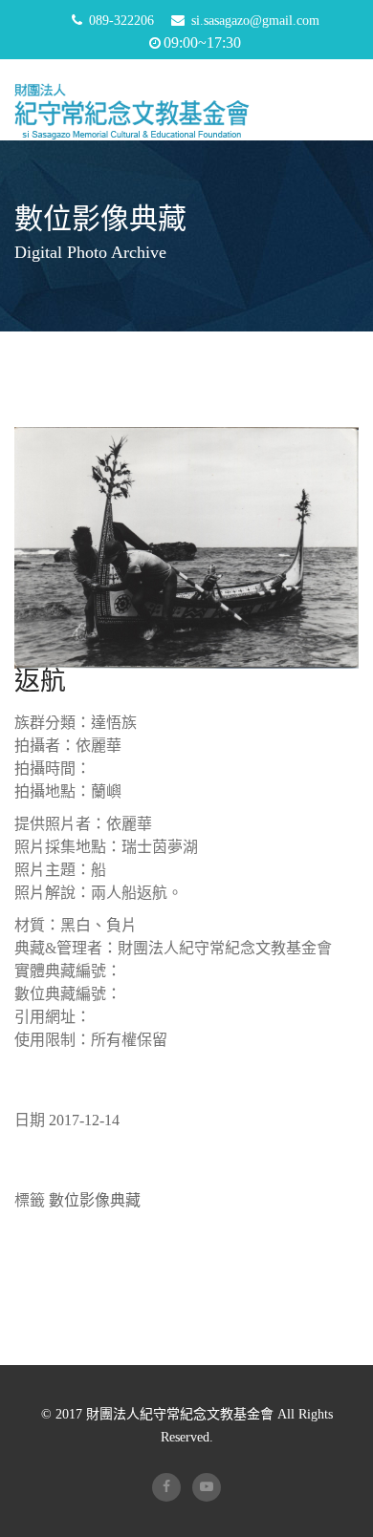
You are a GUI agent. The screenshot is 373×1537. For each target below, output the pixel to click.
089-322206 (121, 20)
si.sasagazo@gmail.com (255, 20)
